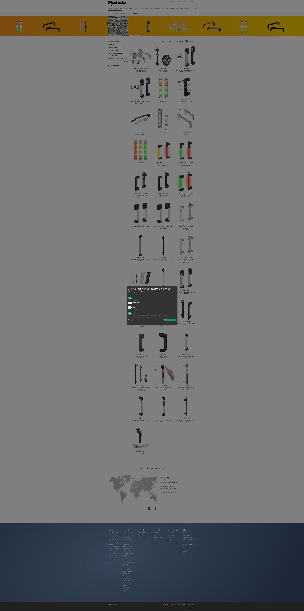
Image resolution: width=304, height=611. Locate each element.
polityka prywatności (137, 294)
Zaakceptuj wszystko (169, 320)
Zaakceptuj (131, 320)
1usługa (135, 300)
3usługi (135, 309)
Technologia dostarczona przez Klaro (168, 322)
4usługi (135, 305)
